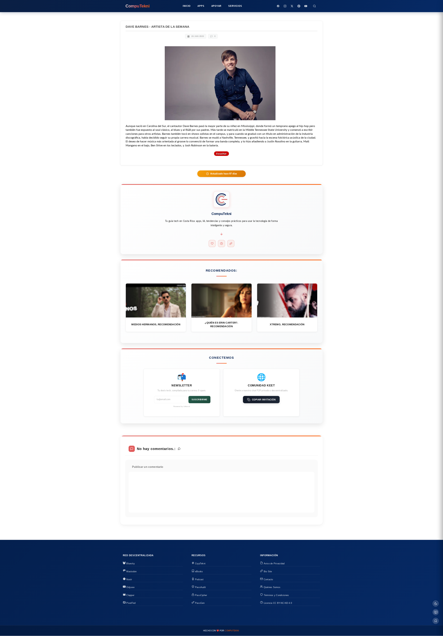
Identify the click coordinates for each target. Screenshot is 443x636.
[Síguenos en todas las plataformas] (230, 243)
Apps (200, 6)
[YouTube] (306, 6)
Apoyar (216, 6)
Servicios (235, 6)
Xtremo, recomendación (287, 324)
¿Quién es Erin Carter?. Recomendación (221, 324)
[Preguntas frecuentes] (221, 243)
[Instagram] (285, 6)
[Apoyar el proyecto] (212, 243)
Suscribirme (199, 399)
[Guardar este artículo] (436, 621)
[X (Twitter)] (292, 6)
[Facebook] (278, 6)
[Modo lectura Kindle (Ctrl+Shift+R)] (436, 612)
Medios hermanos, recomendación (155, 324)
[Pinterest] (299, 6)
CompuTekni (232, 630)
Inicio (187, 6)
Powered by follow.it (181, 406)
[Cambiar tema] (436, 603)
